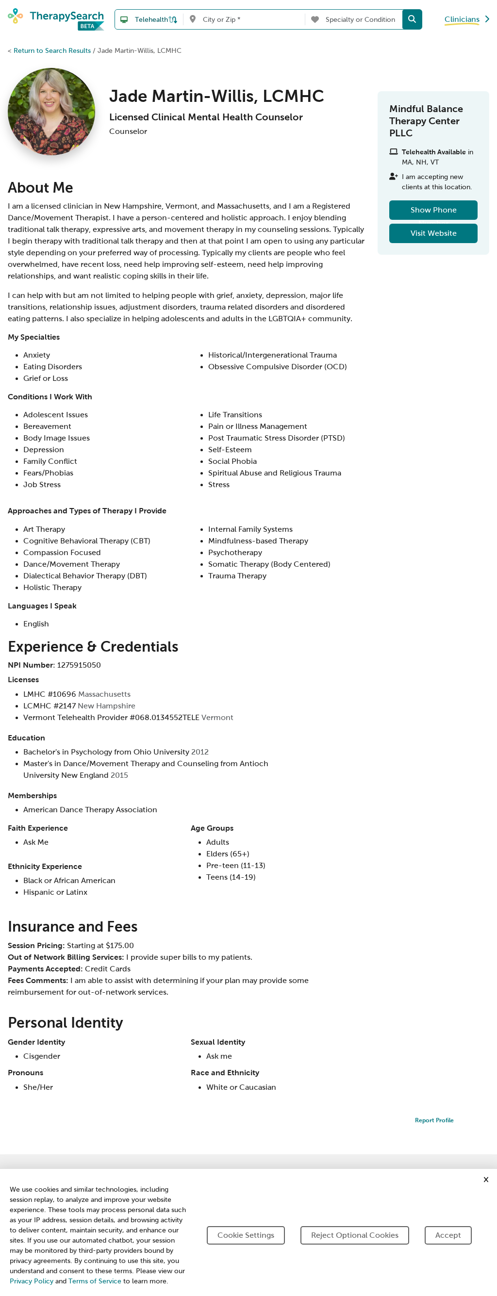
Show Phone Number (434, 213)
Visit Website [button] (434, 233)
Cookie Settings (245, 1235)
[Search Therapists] (412, 19)
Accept (448, 1235)
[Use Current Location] (192, 19)
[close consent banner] (486, 1179)
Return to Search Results (52, 50)
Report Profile (434, 1120)
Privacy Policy (31, 1281)
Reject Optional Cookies (354, 1235)
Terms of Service (94, 1281)
